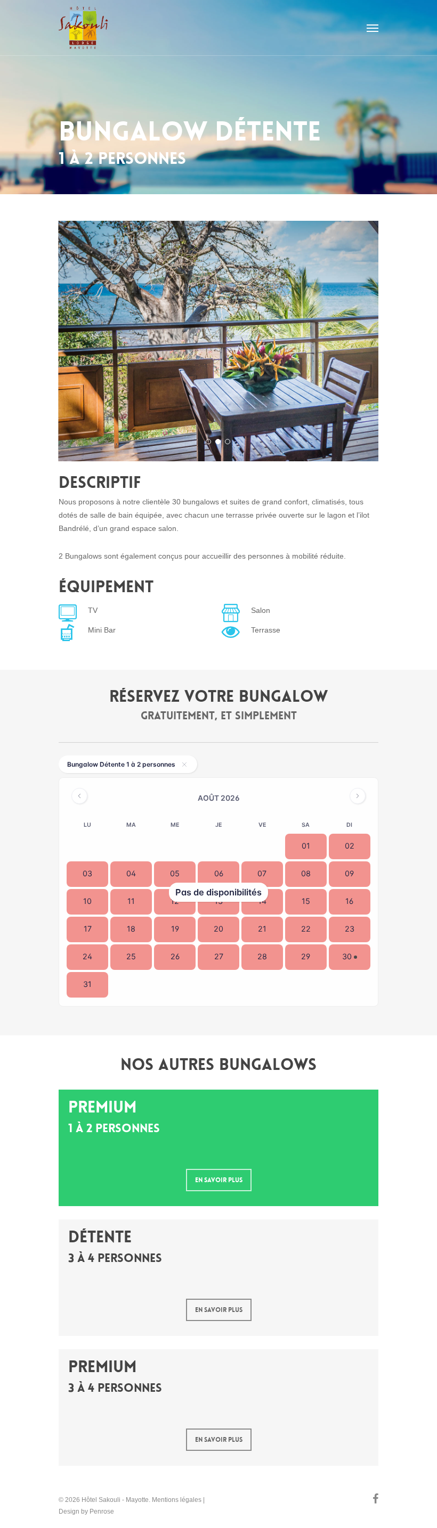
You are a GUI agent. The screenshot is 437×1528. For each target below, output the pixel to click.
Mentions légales (176, 1500)
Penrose (102, 1511)
